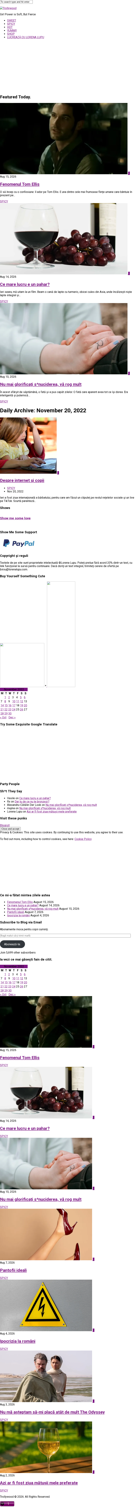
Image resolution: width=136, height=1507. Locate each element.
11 (17, 701)
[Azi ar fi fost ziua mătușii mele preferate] (46, 1472)
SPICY (11, 24)
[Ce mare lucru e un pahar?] (64, 273)
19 (21, 705)
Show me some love (15, 518)
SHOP (11, 34)
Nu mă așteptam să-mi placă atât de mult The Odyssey (52, 1412)
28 (2, 713)
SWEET (11, 20)
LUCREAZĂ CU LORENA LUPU (25, 37)
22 (6, 709)
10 (13, 701)
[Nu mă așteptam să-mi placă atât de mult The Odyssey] (46, 1401)
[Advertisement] (68, 66)
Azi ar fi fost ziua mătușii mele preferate (52, 811)
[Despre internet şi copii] (28, 472)
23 (10, 709)
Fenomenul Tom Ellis (19, 184)
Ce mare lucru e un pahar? (25, 284)
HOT (10, 27)
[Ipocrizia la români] (46, 1330)
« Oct (3, 717)
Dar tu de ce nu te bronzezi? (32, 801)
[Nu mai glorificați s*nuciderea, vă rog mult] (64, 373)
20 (25, 705)
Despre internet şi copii (22, 480)
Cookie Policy (83, 839)
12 (21, 701)
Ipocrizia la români (18, 915)
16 (10, 705)
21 (2, 709)
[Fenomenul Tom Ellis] (64, 173)
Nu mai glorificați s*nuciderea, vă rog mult (40, 384)
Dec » (12, 717)
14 (2, 705)
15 (6, 705)
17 (13, 705)
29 (6, 713)
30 (10, 713)
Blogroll (5, 825)
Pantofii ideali (15, 912)
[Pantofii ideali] (46, 1259)
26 (21, 709)
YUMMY (12, 30)
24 (13, 709)
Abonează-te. (12, 944)
